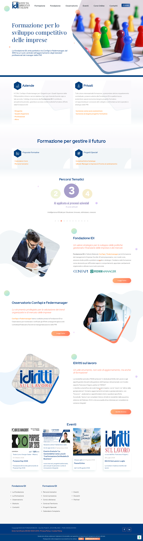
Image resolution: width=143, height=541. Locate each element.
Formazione (40, 6)
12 (87, 221)
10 (81, 221)
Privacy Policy (45, 531)
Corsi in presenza (49, 496)
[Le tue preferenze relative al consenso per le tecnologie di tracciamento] (139, 537)
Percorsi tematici (50, 492)
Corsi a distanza (49, 500)
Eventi (86, 6)
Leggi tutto (122, 280)
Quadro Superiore (22, 114)
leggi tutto (60, 333)
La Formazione (18, 496)
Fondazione (55, 6)
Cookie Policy (57, 531)
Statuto (15, 504)
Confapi (102, 254)
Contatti (113, 6)
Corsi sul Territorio (50, 504)
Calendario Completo (51, 511)
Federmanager (112, 254)
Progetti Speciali (49, 507)
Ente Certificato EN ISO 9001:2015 (25, 531)
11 (84, 221)
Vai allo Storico (120, 412)
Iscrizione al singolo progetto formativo (91, 114)
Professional (20, 117)
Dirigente (18, 111)
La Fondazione (18, 492)
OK (81, 539)
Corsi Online (99, 6)
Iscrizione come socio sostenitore (89, 111)
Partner (77, 500)
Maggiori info (92, 539)
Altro (17, 119)
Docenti (77, 496)
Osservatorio (72, 6)
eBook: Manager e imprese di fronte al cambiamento (96, 164)
